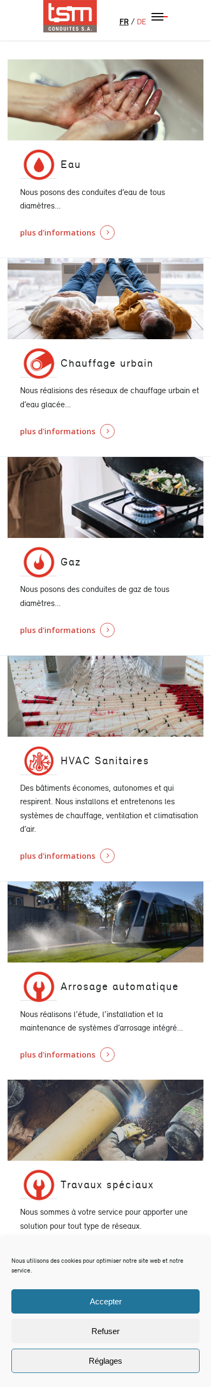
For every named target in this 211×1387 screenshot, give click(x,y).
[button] (159, 16)
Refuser (105, 1331)
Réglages (105, 1360)
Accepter (106, 1301)
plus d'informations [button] (57, 232)
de (141, 21)
